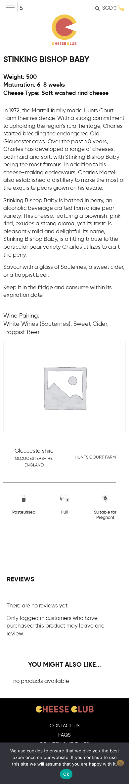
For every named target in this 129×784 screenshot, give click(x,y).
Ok (66, 774)
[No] (120, 763)
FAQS (64, 735)
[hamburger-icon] (10, 7)
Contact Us (65, 725)
